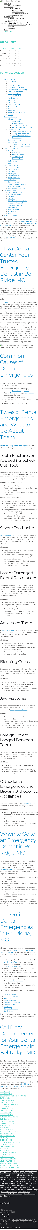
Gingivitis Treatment (11, 1009)
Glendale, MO (6, 1119)
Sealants (11, 109)
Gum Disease (13, 102)
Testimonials (12, 20)
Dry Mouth (11, 199)
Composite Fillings (10, 1005)
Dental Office (17, 1188)
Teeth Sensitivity (13, 111)
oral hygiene (12, 393)
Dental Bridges (29, 1173)
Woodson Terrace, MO (9, 1167)
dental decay (16, 391)
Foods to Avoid (17, 159)
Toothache (12, 211)
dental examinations (7, 870)
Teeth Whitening (18, 10)
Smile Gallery (9, 17)
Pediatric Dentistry (10, 117)
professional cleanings (12, 966)
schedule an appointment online (12, 1086)
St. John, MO (5, 1150)
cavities (26, 391)
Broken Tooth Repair (11, 996)
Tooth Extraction (6, 1175)
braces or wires (29, 804)
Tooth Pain (8, 1007)
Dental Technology (15, 192)
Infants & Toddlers (14, 119)
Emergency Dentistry (7, 1179)
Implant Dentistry (10, 180)
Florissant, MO (6, 1115)
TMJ (9, 163)
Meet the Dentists (14, 5)
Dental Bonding (13, 167)
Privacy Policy (15, 1228)
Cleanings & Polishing (16, 88)
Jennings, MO (5, 1125)
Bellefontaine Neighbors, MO (13, 1096)
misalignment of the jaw (18, 710)
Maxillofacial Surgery (15, 205)
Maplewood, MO (7, 1129)
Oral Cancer (12, 207)
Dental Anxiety (17, 138)
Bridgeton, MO (6, 1102)
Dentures (11, 172)
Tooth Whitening (14, 178)
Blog (6, 30)
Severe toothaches (7, 535)
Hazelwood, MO (7, 1123)
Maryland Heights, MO (9, 1132)
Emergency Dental (14, 94)
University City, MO (8, 1159)
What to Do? (16, 96)
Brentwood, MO (7, 1100)
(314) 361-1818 (8, 31)
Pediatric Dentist (6, 1188)
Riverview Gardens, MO (10, 1142)
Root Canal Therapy (7, 1177)
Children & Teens (14, 130)
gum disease (30, 393)
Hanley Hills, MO (7, 1121)
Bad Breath (12, 81)
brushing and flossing (12, 962)
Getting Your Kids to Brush (21, 132)
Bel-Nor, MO (5, 1092)
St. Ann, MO (4, 1148)
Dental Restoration (24, 1186)
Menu (18, 1)
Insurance (11, 28)
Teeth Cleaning (17, 1173)
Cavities (11, 197)
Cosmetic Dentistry (15, 8)
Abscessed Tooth (14, 195)
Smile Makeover (13, 176)
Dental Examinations (15, 15)
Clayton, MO (5, 1106)
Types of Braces (18, 155)
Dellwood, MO (6, 1111)
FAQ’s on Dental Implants (17, 184)
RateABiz (7, 1203)
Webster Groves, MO (9, 1165)
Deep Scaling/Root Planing (17, 90)
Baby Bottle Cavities (19, 125)
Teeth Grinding (13, 209)
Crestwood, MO (6, 1108)
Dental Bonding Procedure (14, 1183)
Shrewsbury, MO (7, 1144)
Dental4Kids (12, 142)
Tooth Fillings (17, 1175)
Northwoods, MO (7, 1136)
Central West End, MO (9, 1104)
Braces (10, 83)
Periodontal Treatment (12, 1003)
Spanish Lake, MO (7, 1146)
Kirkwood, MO (6, 1127)
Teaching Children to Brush (22, 127)
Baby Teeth (16, 121)
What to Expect (17, 157)
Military (11, 26)
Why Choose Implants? (16, 188)
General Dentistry (10, 79)
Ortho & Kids (12, 161)
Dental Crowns (13, 169)
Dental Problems (10, 190)
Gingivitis (11, 100)
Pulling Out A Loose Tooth (21, 134)
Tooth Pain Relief (10, 1001)
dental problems (16, 981)
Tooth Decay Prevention (16, 113)
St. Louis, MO (5, 1155)
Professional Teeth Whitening (26, 1179)
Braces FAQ (16, 153)
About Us (7, 4)
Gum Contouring (10, 994)
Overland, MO (6, 1140)
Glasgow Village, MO (9, 1117)
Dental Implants (18, 12)
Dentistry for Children (7, 1181)
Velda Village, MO (7, 1161)
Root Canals (12, 106)
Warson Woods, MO (8, 1163)
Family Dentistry (13, 98)
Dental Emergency (6, 1196)
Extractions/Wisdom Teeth (17, 201)
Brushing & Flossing (15, 85)
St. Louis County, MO (8, 1153)
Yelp (1, 1203)
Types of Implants (14, 186)
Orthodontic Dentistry (12, 148)
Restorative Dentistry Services (26, 1177)
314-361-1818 (11, 238)
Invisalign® (12, 174)
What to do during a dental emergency (14, 446)
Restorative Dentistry (20, 13)
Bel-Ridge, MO (6, 1094)
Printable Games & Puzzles (21, 144)
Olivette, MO (5, 1138)
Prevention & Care (14, 104)
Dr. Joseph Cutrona (7, 303)
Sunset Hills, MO (7, 1157)
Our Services (8, 7)
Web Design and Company (22, 1220)
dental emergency (27, 221)
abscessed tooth (8, 630)
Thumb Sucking (17, 123)
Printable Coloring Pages (21, 146)
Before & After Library (16, 18)
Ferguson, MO (6, 1113)
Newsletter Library (10, 216)
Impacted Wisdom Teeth (17, 203)
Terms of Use (4, 1228)
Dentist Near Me (9, 1011)
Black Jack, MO (6, 1098)
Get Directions (5, 1216)
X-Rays (10, 115)
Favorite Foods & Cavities (21, 136)
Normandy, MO (6, 1134)
